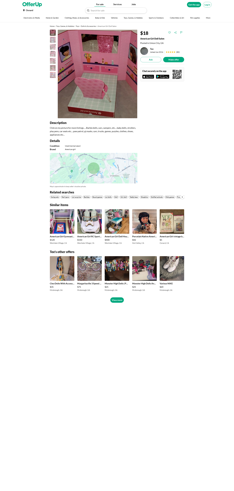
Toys (77, 26)
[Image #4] (53, 54)
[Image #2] (53, 40)
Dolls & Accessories (88, 26)
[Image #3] (53, 47)
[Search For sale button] (88, 10)
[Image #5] (53, 61)
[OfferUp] (32, 4)
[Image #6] (53, 68)
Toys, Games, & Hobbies (65, 26)
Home (52, 26)
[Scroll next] (182, 197)
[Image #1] (53, 33)
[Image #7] (53, 75)
